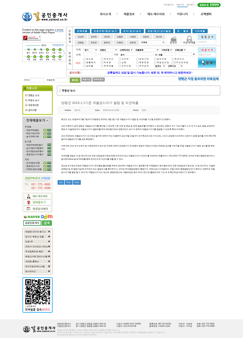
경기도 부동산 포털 (34, 236)
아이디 (27, 80)
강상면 (81, 37)
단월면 (120, 37)
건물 (160, 55)
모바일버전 (169, 4)
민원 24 (29, 241)
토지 (122, 55)
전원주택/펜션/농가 (105, 31)
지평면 (120, 42)
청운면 (133, 42)
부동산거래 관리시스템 (36, 256)
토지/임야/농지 (132, 31)
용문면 (107, 42)
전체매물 (82, 31)
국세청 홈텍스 (32, 261)
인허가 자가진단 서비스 (36, 246)
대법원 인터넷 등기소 (35, 231)
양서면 (159, 37)
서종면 (133, 37)
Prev (68, 182)
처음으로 (180, 4)
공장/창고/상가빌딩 (159, 31)
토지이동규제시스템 (35, 266)
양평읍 (81, 42)
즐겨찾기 (191, 4)
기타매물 (200, 31)
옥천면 (94, 42)
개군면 (107, 37)
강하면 (94, 37)
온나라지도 (30, 271)
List (61, 182)
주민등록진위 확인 (34, 251)
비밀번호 (51, 80)
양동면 (146, 37)
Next (77, 182)
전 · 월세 (183, 31)
